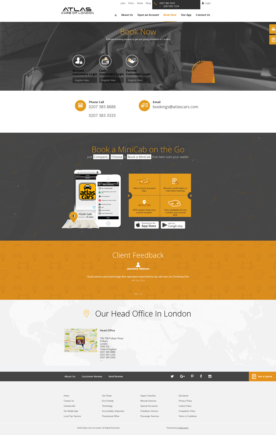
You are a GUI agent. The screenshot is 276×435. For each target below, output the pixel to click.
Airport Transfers (148, 396)
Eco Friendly (108, 401)
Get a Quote (264, 376)
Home (66, 396)
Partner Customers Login (138, 72)
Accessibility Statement (113, 411)
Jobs (123, 3)
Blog (148, 3)
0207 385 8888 (102, 106)
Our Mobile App (71, 411)
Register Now (82, 80)
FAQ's (131, 3)
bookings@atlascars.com (170, 106)
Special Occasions (149, 406)
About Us (127, 15)
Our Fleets (107, 396)
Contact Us (203, 15)
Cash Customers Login (111, 72)
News (140, 3)
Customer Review (92, 376)
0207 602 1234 (171, 6)
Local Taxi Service (72, 416)
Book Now (170, 15)
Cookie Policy (185, 406)
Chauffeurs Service (149, 411)
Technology (107, 406)
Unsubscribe (69, 406)
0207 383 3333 (102, 115)
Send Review (115, 376)
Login (208, 3)
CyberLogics (182, 428)
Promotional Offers (110, 416)
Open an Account (148, 15)
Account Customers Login (85, 72)
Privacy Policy (185, 401)
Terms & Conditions (188, 416)
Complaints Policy (187, 411)
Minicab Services (148, 401)
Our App (186, 15)
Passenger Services (149, 416)
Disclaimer (183, 396)
